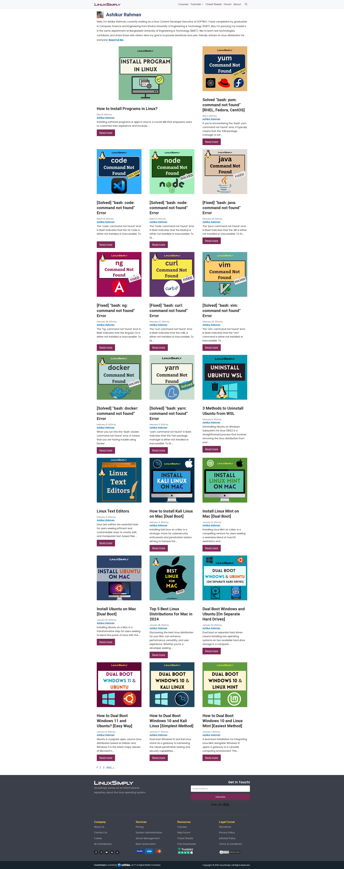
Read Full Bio (116, 40)
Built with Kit (220, 804)
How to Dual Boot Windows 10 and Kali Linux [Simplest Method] (171, 720)
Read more (105, 132)
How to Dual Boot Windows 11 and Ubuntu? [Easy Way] (114, 720)
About (237, 4)
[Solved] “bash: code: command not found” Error (116, 207)
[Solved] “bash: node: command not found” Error (169, 207)
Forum (228, 4)
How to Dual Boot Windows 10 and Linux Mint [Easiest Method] (223, 720)
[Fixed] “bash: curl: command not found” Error (169, 310)
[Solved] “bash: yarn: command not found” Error (169, 413)
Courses (183, 4)
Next (110, 767)
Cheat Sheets (214, 4)
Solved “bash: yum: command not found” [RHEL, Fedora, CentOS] (224, 104)
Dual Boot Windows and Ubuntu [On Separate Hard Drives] (224, 614)
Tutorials (195, 4)
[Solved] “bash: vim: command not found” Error (222, 310)
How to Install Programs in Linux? (127, 108)
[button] (246, 4)
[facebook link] (96, 852)
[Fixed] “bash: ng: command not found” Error (116, 310)
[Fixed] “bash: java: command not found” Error (222, 207)
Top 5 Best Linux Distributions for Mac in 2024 (171, 614)
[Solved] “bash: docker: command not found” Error (117, 413)
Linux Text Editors (113, 511)
